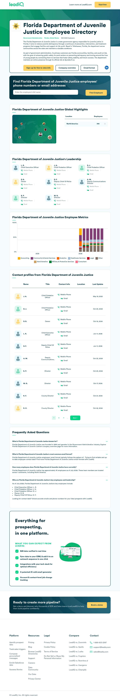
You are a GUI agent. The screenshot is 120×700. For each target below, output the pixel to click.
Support (31, 658)
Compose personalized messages (14, 656)
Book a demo (97, 605)
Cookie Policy (49, 647)
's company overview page (36, 446)
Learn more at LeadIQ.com (80, 5)
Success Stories (15, 670)
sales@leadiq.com (101, 652)
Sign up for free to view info (38, 68)
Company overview (67, 68)
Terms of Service (51, 652)
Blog (30, 647)
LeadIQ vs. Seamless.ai (78, 661)
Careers (31, 663)
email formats (64, 459)
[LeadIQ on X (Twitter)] (105, 695)
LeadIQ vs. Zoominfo (77, 642)
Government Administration (32, 38)
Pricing (31, 642)
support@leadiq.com (102, 647)
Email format (89, 68)
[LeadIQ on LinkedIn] (107, 695)
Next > (75, 418)
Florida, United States (51, 38)
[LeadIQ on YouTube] (109, 695)
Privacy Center (34, 679)
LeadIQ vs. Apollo (76, 647)
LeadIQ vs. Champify (77, 670)
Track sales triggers (17, 649)
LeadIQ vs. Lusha (76, 652)
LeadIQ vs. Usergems (78, 665)
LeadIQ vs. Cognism (77, 656)
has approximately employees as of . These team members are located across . (57, 469)
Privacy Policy (49, 642)
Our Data (32, 674)
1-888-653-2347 (100, 643)
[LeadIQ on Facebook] (103, 695)
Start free (103, 5)
